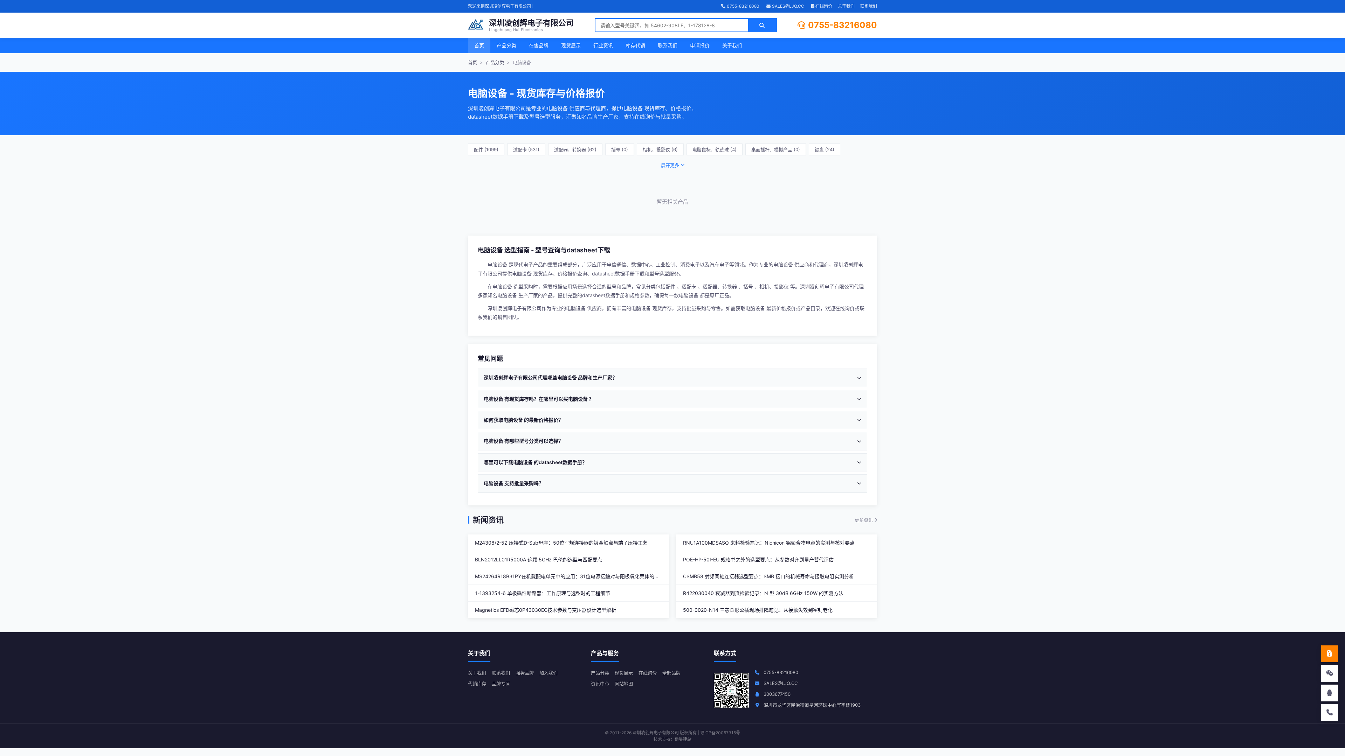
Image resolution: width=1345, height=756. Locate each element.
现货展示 (571, 45)
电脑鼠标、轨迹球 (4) (714, 149)
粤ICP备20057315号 (720, 732)
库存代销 (635, 45)
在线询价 (823, 6)
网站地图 (624, 683)
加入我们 (548, 673)
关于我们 (846, 6)
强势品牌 (525, 673)
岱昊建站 (683, 739)
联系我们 (868, 6)
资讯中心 (600, 683)
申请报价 (700, 45)
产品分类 (506, 45)
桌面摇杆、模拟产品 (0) (775, 149)
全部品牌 (671, 673)
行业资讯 (603, 45)
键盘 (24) (824, 149)
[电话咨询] (1329, 712)
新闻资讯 (488, 519)
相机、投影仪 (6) (660, 149)
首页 (479, 45)
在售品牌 (539, 45)
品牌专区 (501, 683)
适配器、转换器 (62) (575, 149)
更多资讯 (864, 520)
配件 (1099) (486, 149)
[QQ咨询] (1329, 693)
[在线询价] (1329, 653)
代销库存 (477, 683)
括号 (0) (619, 149)
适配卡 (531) (526, 149)
